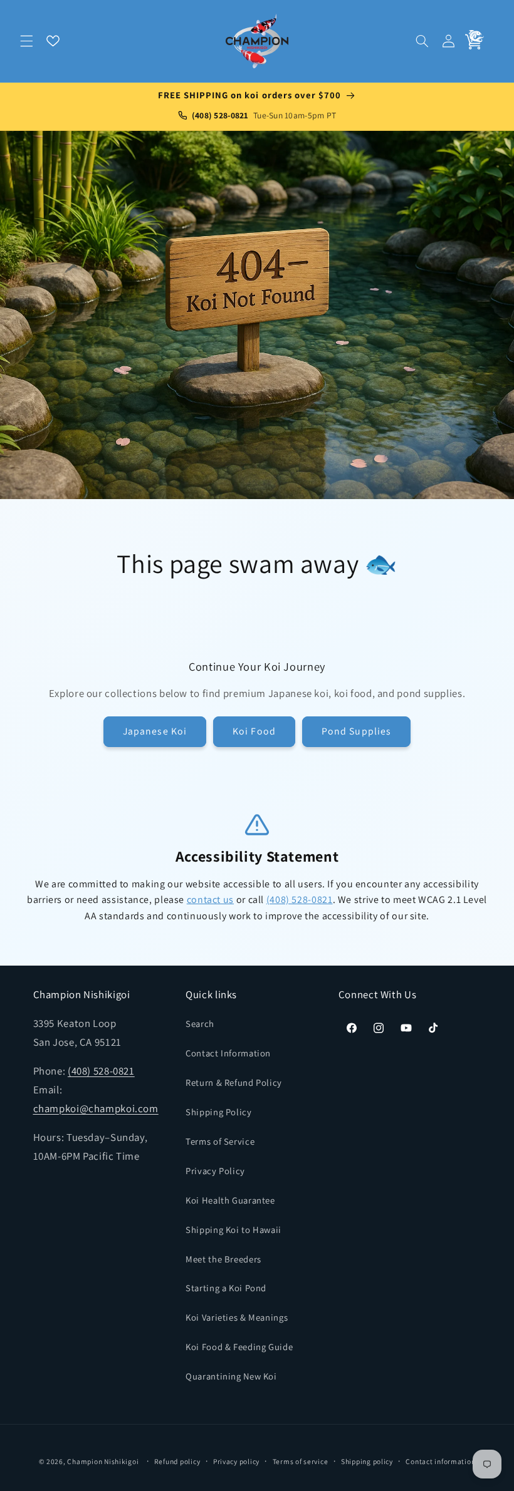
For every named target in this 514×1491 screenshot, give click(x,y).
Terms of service (300, 1461)
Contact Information (228, 1053)
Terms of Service (220, 1141)
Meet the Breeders (223, 1259)
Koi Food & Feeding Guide (239, 1347)
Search (200, 1023)
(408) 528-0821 (299, 899)
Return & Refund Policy (234, 1082)
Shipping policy (367, 1461)
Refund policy (177, 1461)
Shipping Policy (218, 1112)
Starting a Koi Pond (226, 1288)
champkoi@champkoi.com (96, 1108)
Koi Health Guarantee (230, 1200)
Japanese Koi (155, 731)
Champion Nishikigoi (103, 1461)
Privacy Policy (215, 1171)
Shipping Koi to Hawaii (233, 1230)
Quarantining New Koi (231, 1376)
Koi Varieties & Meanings (237, 1317)
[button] (26, 41)
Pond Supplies (356, 731)
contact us (210, 899)
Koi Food (254, 731)
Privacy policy (236, 1461)
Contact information (440, 1461)
